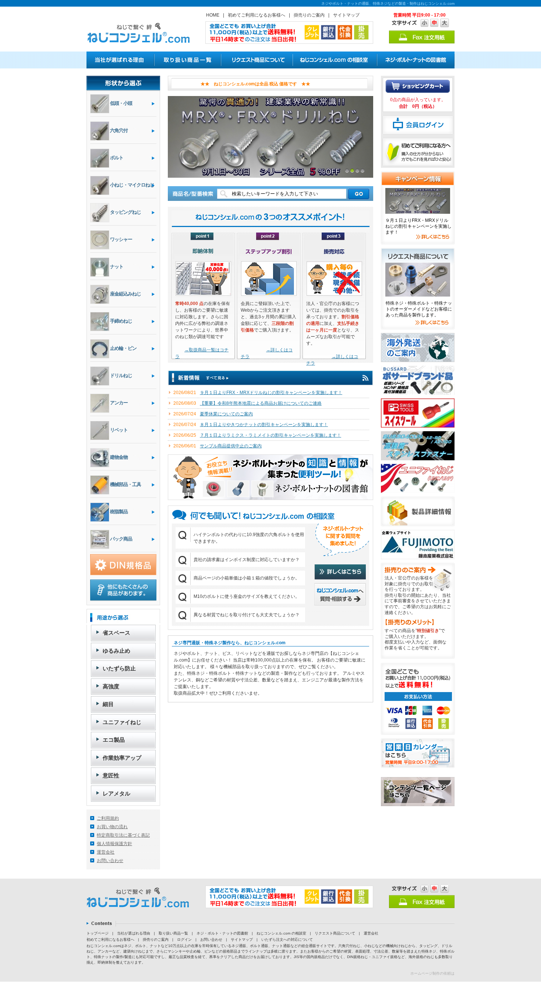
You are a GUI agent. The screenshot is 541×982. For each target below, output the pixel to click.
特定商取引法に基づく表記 (123, 835)
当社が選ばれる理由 (133, 933)
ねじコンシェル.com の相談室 (281, 933)
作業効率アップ (122, 758)
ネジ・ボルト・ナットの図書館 (222, 933)
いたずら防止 (119, 668)
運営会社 (105, 852)
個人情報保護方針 (114, 843)
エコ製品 (114, 740)
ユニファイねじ (122, 722)
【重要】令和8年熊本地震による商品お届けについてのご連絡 (261, 403)
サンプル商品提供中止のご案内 (231, 446)
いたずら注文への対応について (287, 939)
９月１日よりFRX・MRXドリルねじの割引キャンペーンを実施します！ (271, 392)
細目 (108, 704)
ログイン (184, 939)
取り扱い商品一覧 (173, 933)
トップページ (97, 933)
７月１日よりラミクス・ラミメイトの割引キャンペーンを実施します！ (270, 435)
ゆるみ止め (116, 651)
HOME (212, 15)
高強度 (111, 686)
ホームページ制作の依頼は (432, 973)
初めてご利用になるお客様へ (256, 15)
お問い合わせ (110, 860)
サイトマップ (346, 15)
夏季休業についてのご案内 (226, 413)
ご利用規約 (108, 818)
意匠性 (111, 775)
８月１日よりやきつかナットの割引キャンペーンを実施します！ (264, 424)
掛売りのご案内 (309, 15)
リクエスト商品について (335, 933)
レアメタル (116, 793)
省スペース (116, 633)
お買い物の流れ (112, 826)
